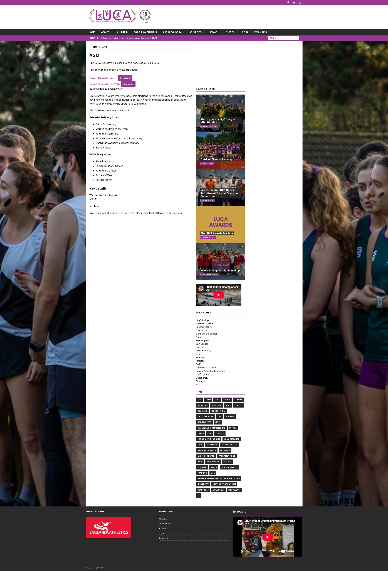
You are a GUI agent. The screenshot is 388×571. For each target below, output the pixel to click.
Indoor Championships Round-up (220, 270)
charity (239, 405)
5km (199, 399)
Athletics (195, 32)
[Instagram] (300, 2)
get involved (204, 422)
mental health (229, 444)
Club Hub (122, 32)
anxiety (238, 399)
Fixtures (162, 528)
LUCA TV (241, 511)
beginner (216, 405)
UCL (213, 473)
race (199, 461)
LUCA (199, 444)
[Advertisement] (229, 15)
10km (208, 399)
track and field (229, 467)
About (105, 32)
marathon (212, 444)
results (227, 461)
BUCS (228, 405)
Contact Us (164, 538)
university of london (224, 484)
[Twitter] (294, 2)
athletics (202, 405)
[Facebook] (288, 2)
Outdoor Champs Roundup (216, 159)
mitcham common (206, 450)
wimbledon (234, 490)
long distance (231, 439)
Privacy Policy (165, 523)
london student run (208, 439)
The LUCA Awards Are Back (217, 233)
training (202, 473)
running (202, 467)
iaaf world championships (211, 428)
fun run (230, 416)
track (214, 467)
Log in (244, 32)
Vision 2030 (260, 32)
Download (125, 78)
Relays (213, 32)
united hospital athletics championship (218, 478)
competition (218, 411)
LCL (209, 433)
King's (200, 433)
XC (198, 495)
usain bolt (203, 490)
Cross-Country (172, 32)
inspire (233, 428)
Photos (230, 32)
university (203, 484)
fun (219, 416)
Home (92, 32)
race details (212, 461)
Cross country (205, 416)
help (217, 422)
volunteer (218, 490)
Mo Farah (225, 450)
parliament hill (227, 456)
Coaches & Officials (145, 32)
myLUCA (163, 518)
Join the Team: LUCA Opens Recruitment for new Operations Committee (221, 193)
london (220, 433)
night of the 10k (205, 456)
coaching (202, 411)
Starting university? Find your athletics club (219, 120)
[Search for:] (283, 37)
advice (226, 399)
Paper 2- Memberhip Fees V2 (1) (104, 84)
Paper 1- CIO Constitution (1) (102, 78)
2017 (217, 399)
